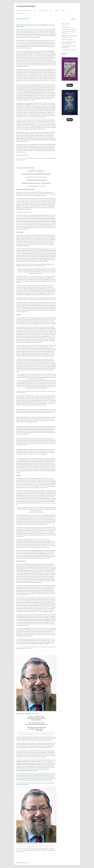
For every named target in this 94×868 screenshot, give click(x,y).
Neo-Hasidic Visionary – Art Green (27, 714)
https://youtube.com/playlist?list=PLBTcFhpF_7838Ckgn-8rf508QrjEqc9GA (37, 779)
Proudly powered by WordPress (22, 862)
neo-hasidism (43, 850)
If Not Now (47, 591)
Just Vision (52, 591)
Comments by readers (20, 13)
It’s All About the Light (66, 27)
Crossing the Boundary (25, 6)
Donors (57, 10)
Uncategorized (44, 848)
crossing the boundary (51, 646)
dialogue (40, 158)
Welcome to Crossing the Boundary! (23, 10)
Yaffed (34, 571)
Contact (63, 10)
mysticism (38, 850)
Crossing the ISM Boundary (25, 168)
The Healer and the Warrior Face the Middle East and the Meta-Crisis (35, 26)
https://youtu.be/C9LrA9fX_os (22, 784)
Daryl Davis (47, 622)
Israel (17, 648)
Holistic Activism (31, 158)
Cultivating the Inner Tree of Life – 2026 (69, 29)
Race (35, 646)
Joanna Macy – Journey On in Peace (68, 49)
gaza (44, 158)
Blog (35, 10)
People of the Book (43, 10)
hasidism (21, 850)
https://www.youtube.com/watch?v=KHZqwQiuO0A (26, 770)
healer (46, 158)
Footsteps (22, 570)
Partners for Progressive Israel (22, 593)
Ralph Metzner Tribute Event (67, 39)
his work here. (26, 625)
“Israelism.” (18, 492)
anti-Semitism (43, 646)
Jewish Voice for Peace (40, 591)
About (51, 10)
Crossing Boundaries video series (34, 848)
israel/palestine (51, 158)
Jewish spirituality (33, 850)
